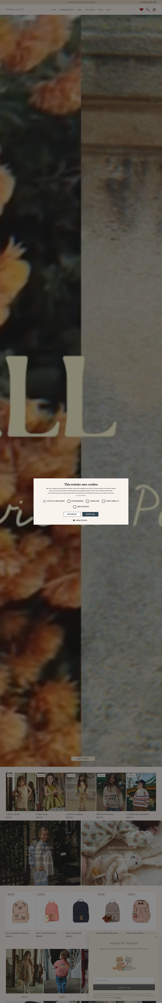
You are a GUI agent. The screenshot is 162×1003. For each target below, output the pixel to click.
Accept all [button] (90, 514)
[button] (81, 520)
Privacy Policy (81, 495)
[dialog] (81, 501)
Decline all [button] (72, 514)
